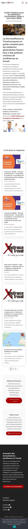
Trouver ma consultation (13, 486)
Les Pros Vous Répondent (14, 21)
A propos (6, 498)
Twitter (5, 510)
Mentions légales (9, 500)
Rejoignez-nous (15, 400)
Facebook (6, 507)
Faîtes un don (15, 433)
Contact (5, 505)
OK (14, 526)
